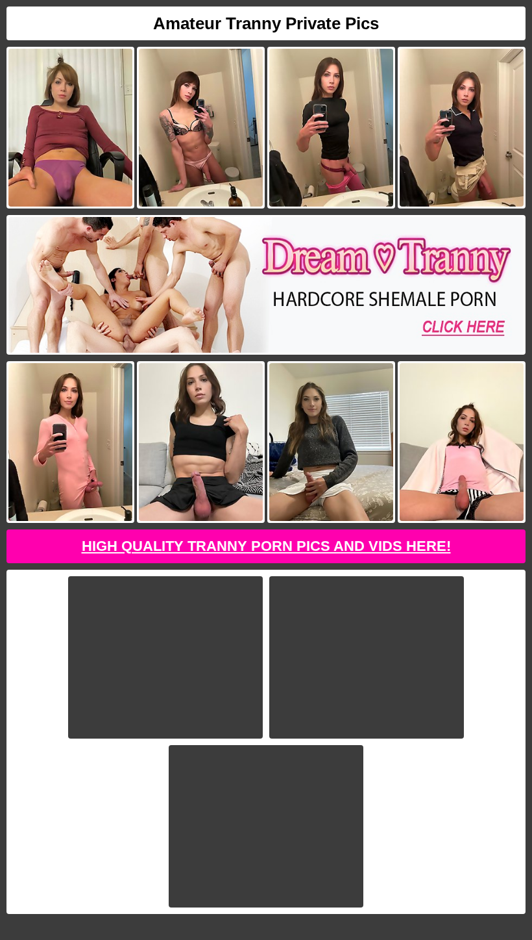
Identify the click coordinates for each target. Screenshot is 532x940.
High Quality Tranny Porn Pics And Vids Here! (266, 546)
